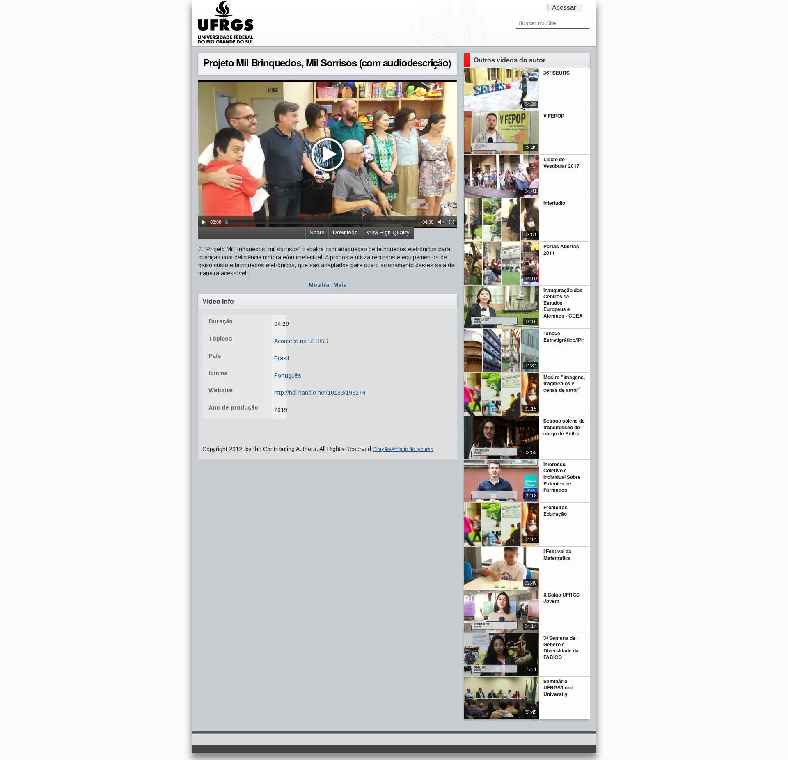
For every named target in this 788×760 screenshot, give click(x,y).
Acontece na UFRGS (301, 341)
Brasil (281, 358)
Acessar (564, 7)
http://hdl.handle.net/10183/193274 (319, 392)
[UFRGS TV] (226, 42)
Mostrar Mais (328, 285)
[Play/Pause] (203, 222)
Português (287, 375)
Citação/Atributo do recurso (403, 449)
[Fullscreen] (451, 222)
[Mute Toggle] (441, 222)
